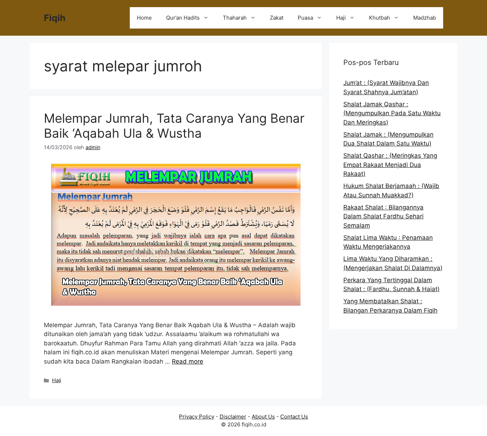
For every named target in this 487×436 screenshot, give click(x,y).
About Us (263, 416)
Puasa (305, 17)
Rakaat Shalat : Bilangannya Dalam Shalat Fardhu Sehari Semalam (383, 216)
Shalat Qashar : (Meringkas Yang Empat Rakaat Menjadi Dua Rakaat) (390, 164)
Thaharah (235, 17)
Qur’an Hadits (183, 17)
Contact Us (294, 416)
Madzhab (424, 17)
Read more (187, 361)
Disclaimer (233, 416)
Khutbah (379, 17)
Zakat (276, 17)
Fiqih (55, 17)
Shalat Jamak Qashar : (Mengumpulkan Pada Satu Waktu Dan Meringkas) (392, 113)
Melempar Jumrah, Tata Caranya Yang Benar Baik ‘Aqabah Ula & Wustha (174, 126)
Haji (341, 17)
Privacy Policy (196, 416)
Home (144, 17)
